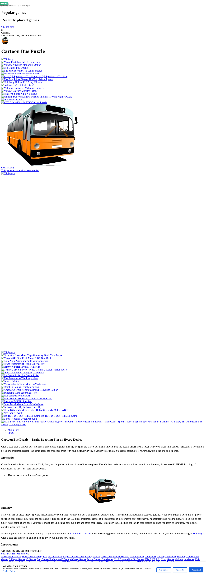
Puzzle (11, 432)
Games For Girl (121, 556)
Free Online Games (11, 556)
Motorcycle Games (166, 556)
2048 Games (106, 559)
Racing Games (92, 556)
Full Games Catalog (32, 556)
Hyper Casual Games (73, 556)
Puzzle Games (55, 556)
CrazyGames (167, 559)
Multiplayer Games (184, 559)
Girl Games (106, 556)
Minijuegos (13, 430)
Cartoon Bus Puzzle (80, 533)
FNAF (148, 559)
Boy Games (43, 559)
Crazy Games (79, 559)
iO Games (31, 559)
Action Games (137, 556)
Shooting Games (185, 556)
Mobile (25, 553)
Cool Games (120, 559)
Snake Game (93, 559)
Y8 (153, 559)
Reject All (180, 570)
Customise (163, 570)
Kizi (45, 556)
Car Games (150, 556)
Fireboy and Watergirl (60, 559)
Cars (11, 553)
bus (3, 553)
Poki (158, 559)
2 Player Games (17, 559)
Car (7, 553)
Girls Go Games (135, 559)
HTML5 (17, 553)
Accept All (196, 570)
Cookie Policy (9, 571)
